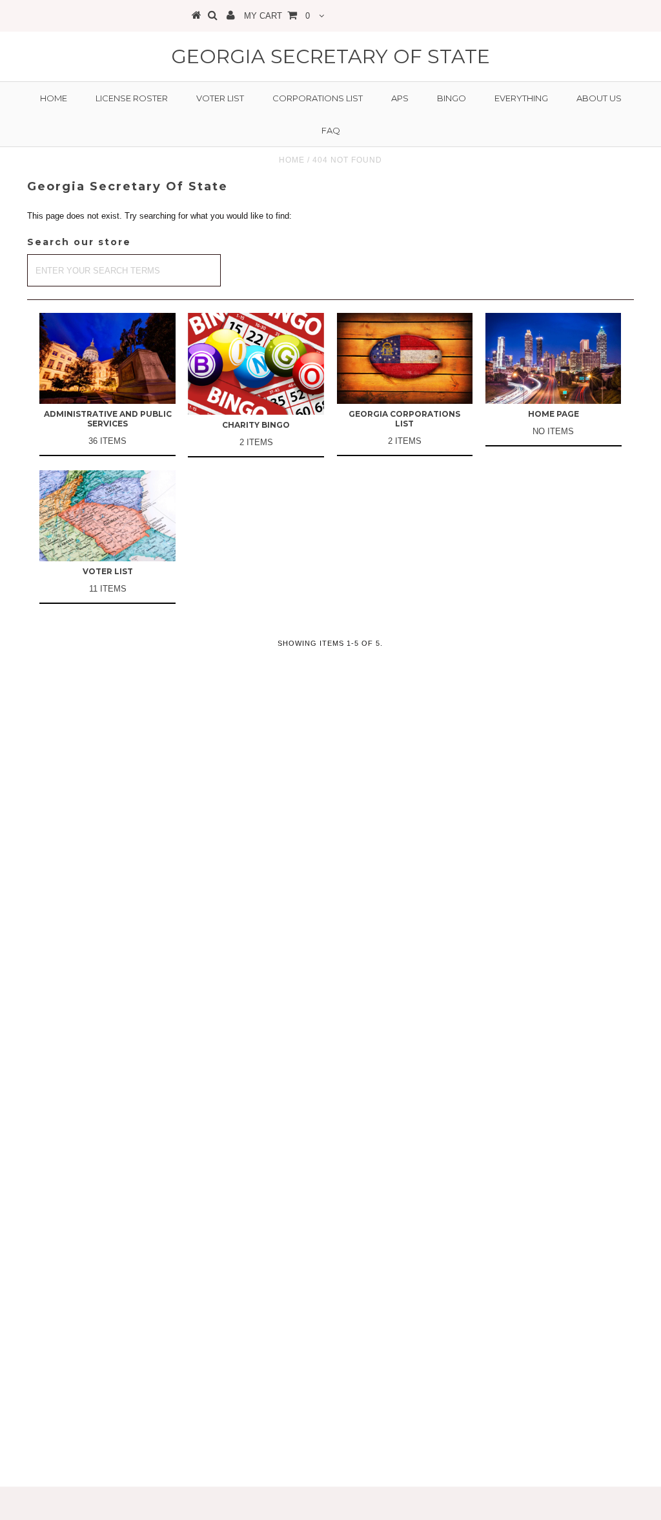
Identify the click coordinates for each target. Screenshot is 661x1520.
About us (599, 98)
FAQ (330, 130)
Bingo (451, 98)
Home (53, 98)
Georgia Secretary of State (330, 56)
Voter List (220, 98)
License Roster (132, 98)
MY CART (277, 16)
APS (400, 98)
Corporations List (317, 98)
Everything (521, 98)
